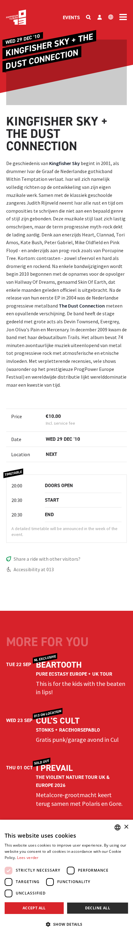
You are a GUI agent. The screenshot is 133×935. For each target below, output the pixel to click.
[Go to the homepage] (16, 17)
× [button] (126, 827)
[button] (66, 924)
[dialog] (66, 877)
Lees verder (27, 857)
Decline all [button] (97, 908)
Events (71, 17)
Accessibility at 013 (34, 569)
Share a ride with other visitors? (47, 559)
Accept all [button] (34, 908)
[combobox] (117, 827)
